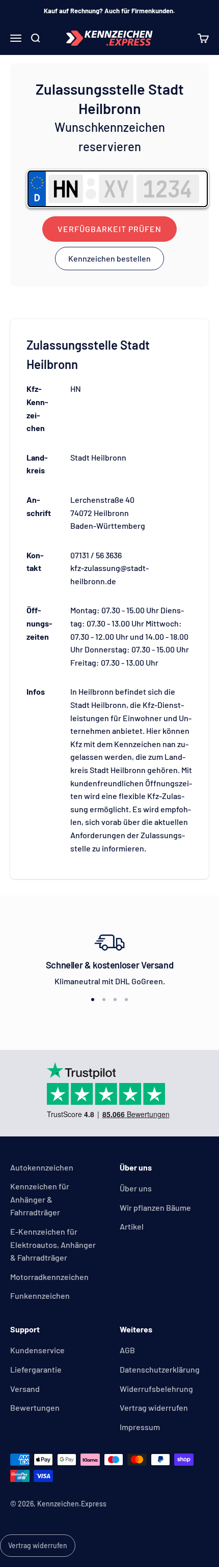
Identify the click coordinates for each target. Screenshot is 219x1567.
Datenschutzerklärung (160, 1369)
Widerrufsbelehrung (156, 1388)
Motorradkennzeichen (49, 1276)
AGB (127, 1350)
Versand (25, 1388)
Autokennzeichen (41, 1167)
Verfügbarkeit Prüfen (109, 229)
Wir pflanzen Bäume (155, 1207)
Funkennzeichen (40, 1295)
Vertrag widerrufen (154, 1407)
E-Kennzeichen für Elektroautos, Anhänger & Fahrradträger (53, 1244)
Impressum (140, 1427)
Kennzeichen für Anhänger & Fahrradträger (39, 1199)
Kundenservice (37, 1350)
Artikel (132, 1226)
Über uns (136, 1188)
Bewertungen (35, 1407)
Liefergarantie (36, 1369)
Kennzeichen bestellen (109, 258)
